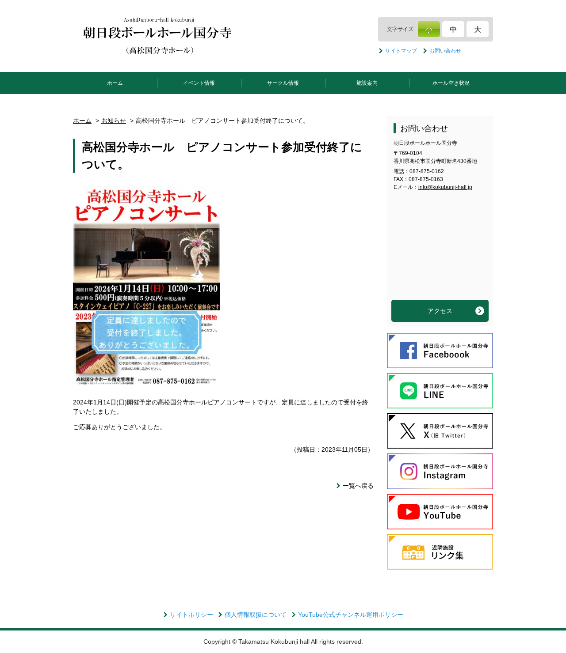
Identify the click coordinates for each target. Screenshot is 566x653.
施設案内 (367, 83)
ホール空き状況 (451, 83)
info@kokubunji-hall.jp (445, 187)
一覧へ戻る (358, 485)
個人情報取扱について (256, 614)
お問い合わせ (445, 51)
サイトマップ (401, 51)
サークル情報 (283, 83)
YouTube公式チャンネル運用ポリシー (350, 614)
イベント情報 (199, 83)
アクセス (440, 310)
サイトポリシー (191, 614)
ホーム (115, 83)
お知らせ (113, 120)
